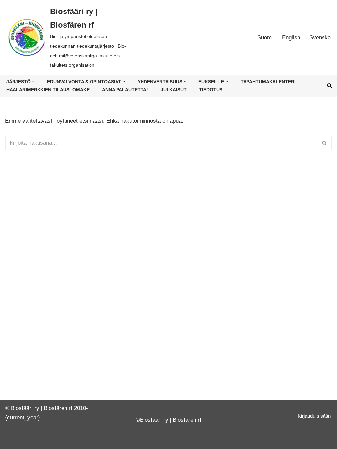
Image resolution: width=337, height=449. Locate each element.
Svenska (320, 38)
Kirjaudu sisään (314, 416)
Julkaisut (174, 89)
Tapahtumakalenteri (268, 81)
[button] (33, 82)
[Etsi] (329, 85)
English (291, 38)
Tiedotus (210, 89)
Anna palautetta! (125, 89)
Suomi (265, 38)
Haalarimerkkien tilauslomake (48, 89)
